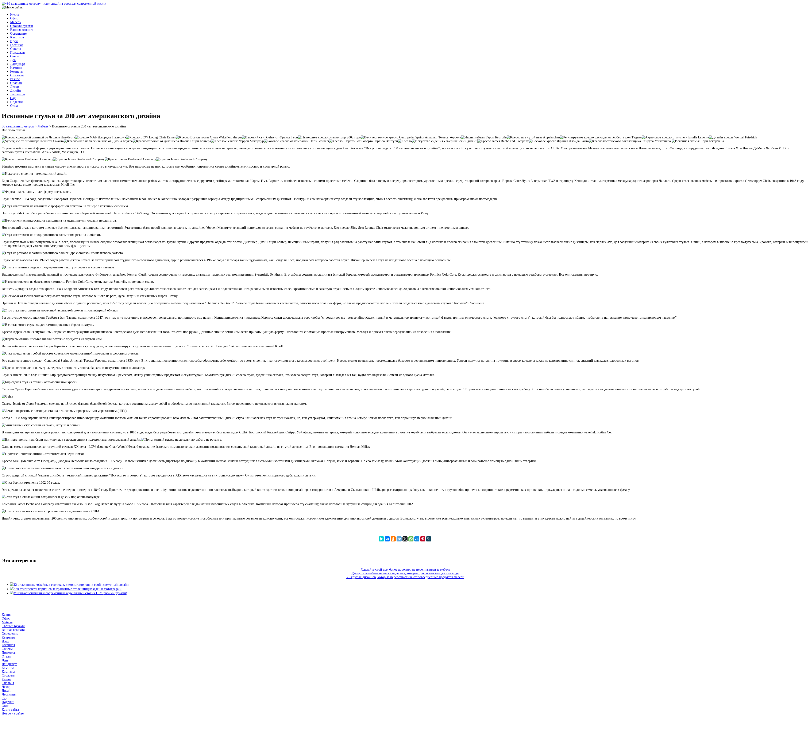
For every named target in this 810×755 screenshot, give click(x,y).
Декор (14, 86)
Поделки (16, 102)
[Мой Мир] (416, 538)
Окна (14, 105)
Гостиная (16, 45)
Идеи (14, 41)
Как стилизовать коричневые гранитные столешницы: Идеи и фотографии (68, 589)
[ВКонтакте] (387, 538)
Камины (16, 67)
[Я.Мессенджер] (381, 538)
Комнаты (16, 71)
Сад (13, 98)
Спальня (16, 83)
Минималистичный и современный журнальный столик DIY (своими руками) (70, 593)
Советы (15, 48)
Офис (14, 18)
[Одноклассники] (393, 538)
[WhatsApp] (410, 538)
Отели (14, 56)
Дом (13, 60)
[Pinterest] (422, 538)
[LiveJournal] (428, 538)
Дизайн (15, 90)
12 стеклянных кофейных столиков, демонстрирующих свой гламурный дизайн (71, 584)
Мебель (15, 22)
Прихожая (17, 52)
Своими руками (21, 26)
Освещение (18, 33)
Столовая (17, 75)
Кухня (14, 14)
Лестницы (17, 94)
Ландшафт (17, 64)
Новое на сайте (13, 713)
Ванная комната (21, 29)
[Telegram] (399, 538)
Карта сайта (10, 709)
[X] (405, 538)
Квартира (17, 37)
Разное (15, 79)
